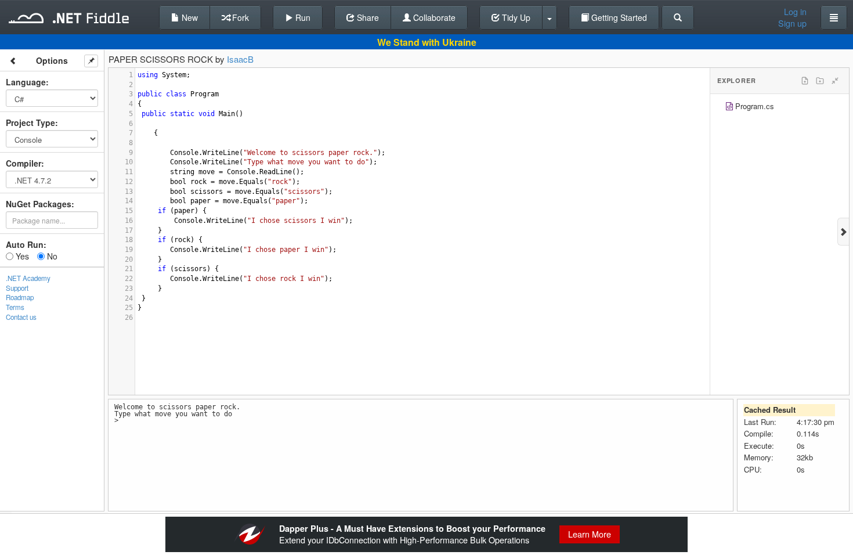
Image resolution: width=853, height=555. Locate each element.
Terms (15, 307)
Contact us (21, 317)
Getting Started (618, 17)
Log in (795, 11)
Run (301, 17)
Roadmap (20, 297)
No (51, 256)
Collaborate (433, 17)
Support (17, 288)
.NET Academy (28, 278)
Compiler (23, 163)
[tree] (779, 108)
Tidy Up (515, 17)
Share (367, 17)
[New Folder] (820, 81)
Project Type (30, 122)
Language (26, 82)
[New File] (805, 81)
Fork (239, 17)
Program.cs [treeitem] (754, 105)
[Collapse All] (835, 81)
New (188, 17)
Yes (21, 256)
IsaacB (240, 59)
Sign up (792, 23)
